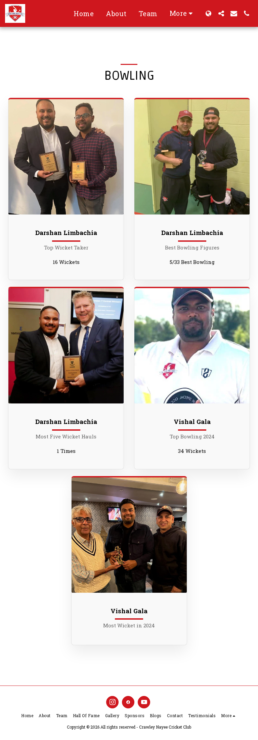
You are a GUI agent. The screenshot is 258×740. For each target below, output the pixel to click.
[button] (221, 13)
